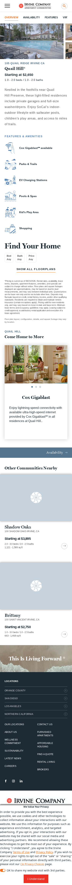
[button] (32, 387)
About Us (11, 732)
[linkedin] (21, 781)
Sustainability (14, 750)
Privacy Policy (44, 852)
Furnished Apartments (45, 734)
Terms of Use (21, 852)
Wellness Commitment (13, 741)
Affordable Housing (45, 745)
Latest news (13, 758)
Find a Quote (45, 754)
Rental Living (46, 762)
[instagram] (13, 781)
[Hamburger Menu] (7, 5)
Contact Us (45, 724)
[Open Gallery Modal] (32, 41)
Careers (10, 766)
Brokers (43, 769)
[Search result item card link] (64, 546)
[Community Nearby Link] (36, 511)
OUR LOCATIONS (14, 724)
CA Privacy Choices (32, 864)
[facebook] (6, 781)
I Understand (36, 879)
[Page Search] (64, 6)
